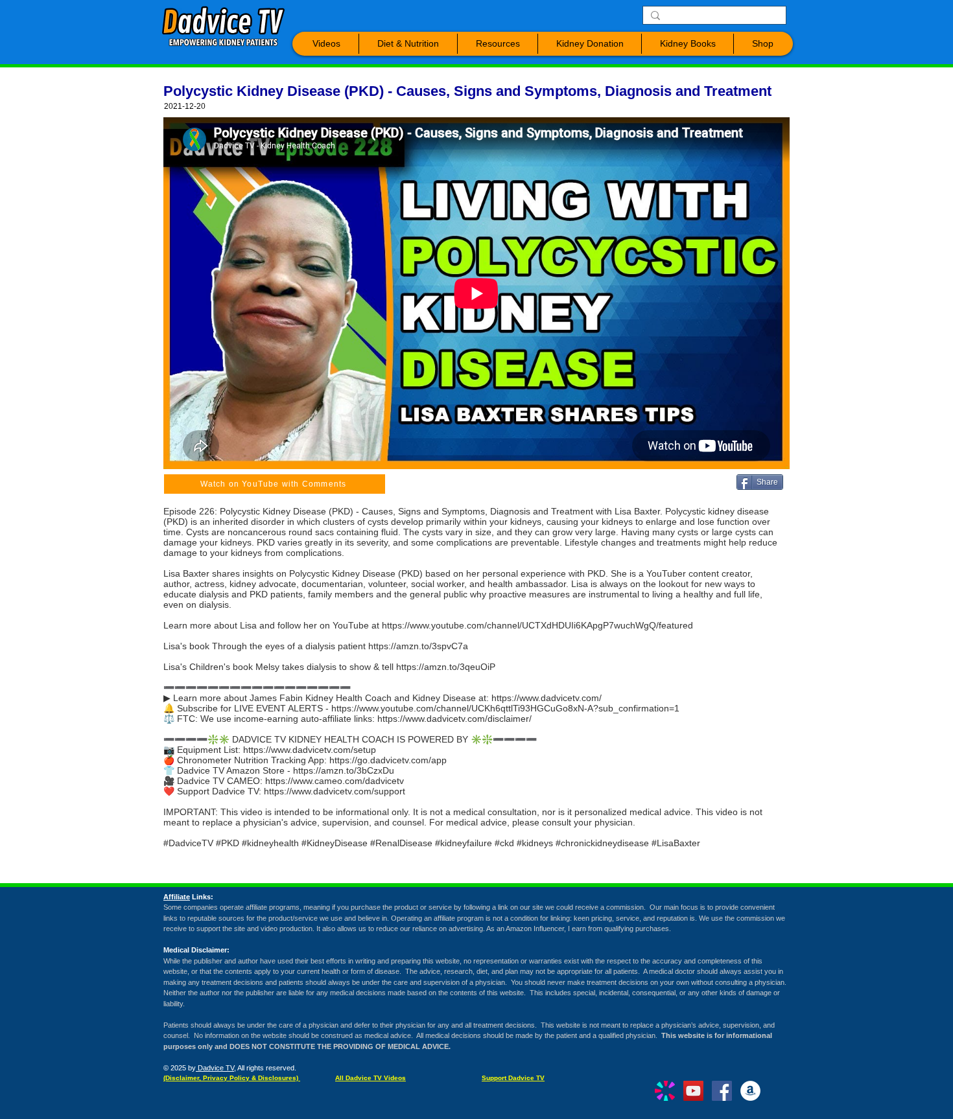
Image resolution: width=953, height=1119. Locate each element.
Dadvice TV (215, 1068)
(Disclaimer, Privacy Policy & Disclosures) (231, 1077)
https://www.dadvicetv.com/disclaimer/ (454, 718)
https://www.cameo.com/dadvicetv (334, 781)
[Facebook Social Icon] (722, 1091)
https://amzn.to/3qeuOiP (445, 667)
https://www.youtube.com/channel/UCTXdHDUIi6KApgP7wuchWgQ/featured (537, 625)
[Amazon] (750, 1091)
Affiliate (176, 897)
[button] (326, 44)
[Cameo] (665, 1091)
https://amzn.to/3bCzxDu (343, 770)
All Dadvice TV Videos (370, 1077)
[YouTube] (693, 1091)
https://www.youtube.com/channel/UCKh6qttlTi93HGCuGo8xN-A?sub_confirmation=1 (505, 708)
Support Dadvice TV (513, 1077)
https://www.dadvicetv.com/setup (309, 749)
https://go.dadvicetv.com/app (388, 760)
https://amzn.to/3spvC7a (418, 646)
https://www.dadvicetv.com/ (546, 698)
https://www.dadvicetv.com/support (334, 791)
